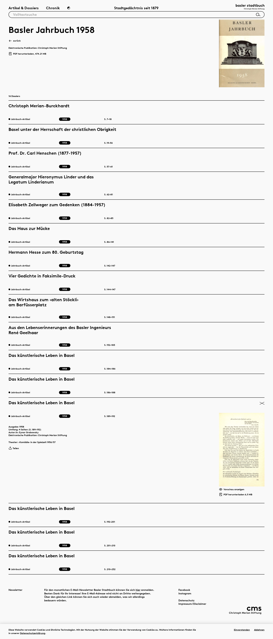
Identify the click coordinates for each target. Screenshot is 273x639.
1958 (21, 426)
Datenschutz (186, 600)
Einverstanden (242, 629)
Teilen (16, 448)
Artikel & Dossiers (24, 8)
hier (138, 589)
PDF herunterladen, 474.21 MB (28, 53)
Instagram (184, 593)
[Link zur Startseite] (250, 7)
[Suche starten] (258, 14)
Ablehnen (259, 629)
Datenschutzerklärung (32, 633)
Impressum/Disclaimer (192, 603)
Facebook (184, 589)
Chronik (53, 8)
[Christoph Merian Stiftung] (245, 610)
